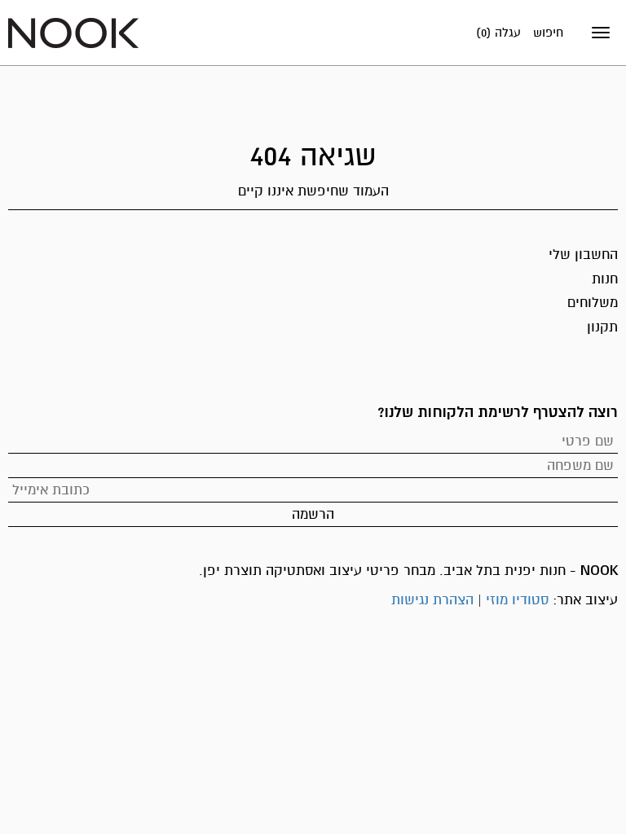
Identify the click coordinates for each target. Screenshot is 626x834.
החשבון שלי (583, 254)
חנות (605, 279)
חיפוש (548, 32)
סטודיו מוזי (517, 599)
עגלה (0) (498, 32)
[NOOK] (73, 32)
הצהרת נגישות (432, 599)
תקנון (602, 327)
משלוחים (592, 302)
